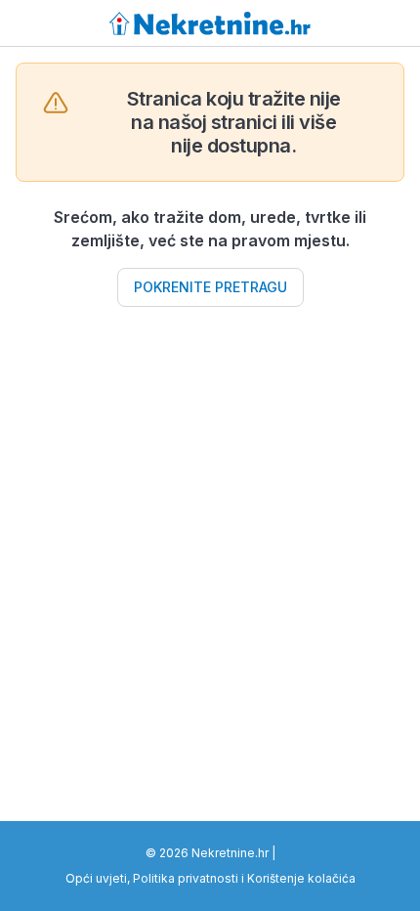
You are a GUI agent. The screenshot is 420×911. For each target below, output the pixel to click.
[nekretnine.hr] (210, 23)
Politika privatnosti (185, 878)
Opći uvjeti (96, 878)
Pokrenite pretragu (210, 287)
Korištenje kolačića (301, 878)
